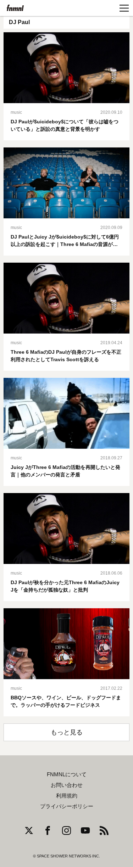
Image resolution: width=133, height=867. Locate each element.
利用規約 (66, 796)
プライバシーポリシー (66, 806)
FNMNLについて (67, 774)
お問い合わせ (67, 785)
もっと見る (67, 732)
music (16, 112)
